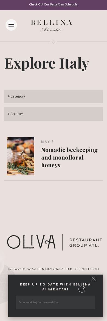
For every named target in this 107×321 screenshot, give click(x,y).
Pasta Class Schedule (64, 4)
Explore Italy (46, 62)
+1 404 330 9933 (88, 269)
